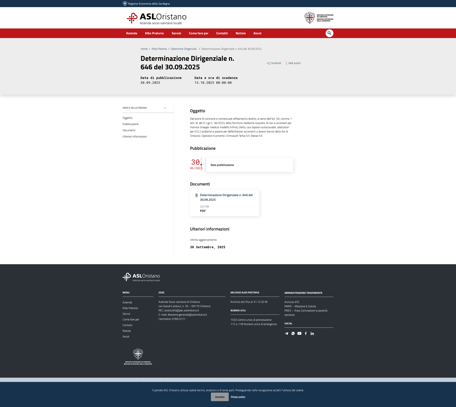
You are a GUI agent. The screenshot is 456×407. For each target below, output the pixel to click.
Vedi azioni (294, 63)
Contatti (222, 33)
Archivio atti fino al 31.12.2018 (248, 302)
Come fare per (198, 33)
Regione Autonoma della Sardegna (149, 3)
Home (144, 49)
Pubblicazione (131, 124)
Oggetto (127, 118)
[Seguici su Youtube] (299, 333)
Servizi (176, 33)
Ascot (257, 33)
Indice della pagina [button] (135, 108)
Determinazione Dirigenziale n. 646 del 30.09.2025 (226, 197)
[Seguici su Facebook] (306, 333)
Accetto (219, 397)
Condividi (275, 63)
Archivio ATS (291, 302)
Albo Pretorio (154, 33)
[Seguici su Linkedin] (312, 333)
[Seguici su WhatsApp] (293, 333)
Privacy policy (238, 396)
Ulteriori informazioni (135, 136)
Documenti (129, 130)
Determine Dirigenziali (184, 49)
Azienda (131, 33)
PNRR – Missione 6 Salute (300, 306)
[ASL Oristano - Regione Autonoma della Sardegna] (141, 276)
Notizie (241, 33)
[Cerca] (329, 33)
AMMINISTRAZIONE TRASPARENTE (303, 292)
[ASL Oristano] (125, 3)
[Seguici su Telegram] (286, 333)
